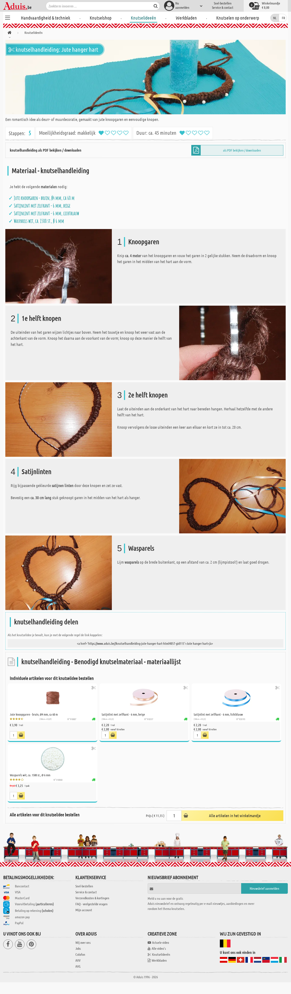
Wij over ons (83, 942)
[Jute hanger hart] (145, 77)
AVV (78, 960)
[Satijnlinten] (232, 496)
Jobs (78, 948)
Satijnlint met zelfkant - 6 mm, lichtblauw (46, 213)
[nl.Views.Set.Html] (94, 688)
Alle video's (159, 948)
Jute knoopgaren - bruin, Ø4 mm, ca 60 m (44, 198)
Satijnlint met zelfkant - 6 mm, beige (42, 205)
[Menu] (7, 17)
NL (275, 18)
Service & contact (222, 7)
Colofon (80, 954)
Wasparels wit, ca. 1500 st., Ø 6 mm (39, 221)
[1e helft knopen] (232, 342)
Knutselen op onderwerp (237, 17)
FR (283, 18)
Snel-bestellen (223, 3)
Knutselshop (100, 17)
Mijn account (83, 910)
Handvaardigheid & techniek (45, 17)
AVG (78, 966)
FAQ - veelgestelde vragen (91, 904)
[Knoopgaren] (58, 266)
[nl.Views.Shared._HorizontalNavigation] (9, 33)
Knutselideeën (143, 17)
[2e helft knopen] (58, 419)
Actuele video (160, 942)
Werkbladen (186, 17)
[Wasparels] (58, 572)
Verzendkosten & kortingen (92, 898)
